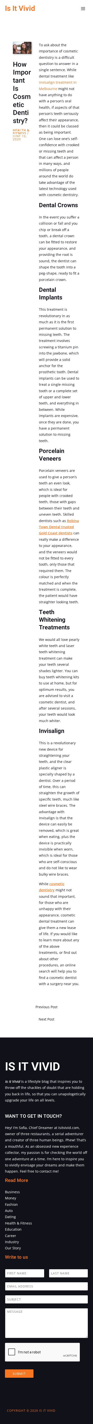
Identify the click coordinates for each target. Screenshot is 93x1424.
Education (13, 1229)
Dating (10, 1216)
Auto (9, 1210)
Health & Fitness (21, 131)
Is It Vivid (20, 8)
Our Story (13, 1248)
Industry (12, 1241)
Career (10, 1235)
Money (10, 1198)
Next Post (46, 1019)
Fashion (11, 1204)
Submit (19, 1373)
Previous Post (46, 1007)
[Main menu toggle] (83, 9)
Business (12, 1192)
